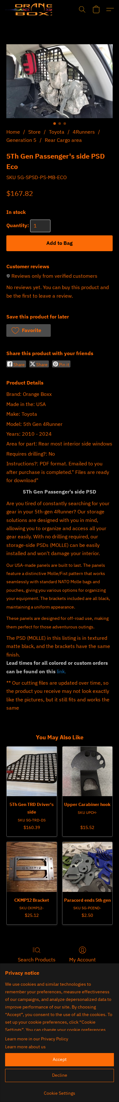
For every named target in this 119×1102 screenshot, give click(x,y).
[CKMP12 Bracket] (32, 867)
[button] (28, 9)
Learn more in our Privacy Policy (36, 1039)
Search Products (37, 959)
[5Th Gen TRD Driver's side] (32, 771)
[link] (59, 1091)
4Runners (84, 132)
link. (61, 671)
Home (13, 132)
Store (34, 132)
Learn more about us (25, 1047)
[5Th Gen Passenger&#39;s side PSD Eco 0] (59, 81)
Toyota (56, 132)
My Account (82, 959)
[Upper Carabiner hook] (88, 771)
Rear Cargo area (63, 140)
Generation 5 (21, 140)
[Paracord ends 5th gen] (88, 867)
